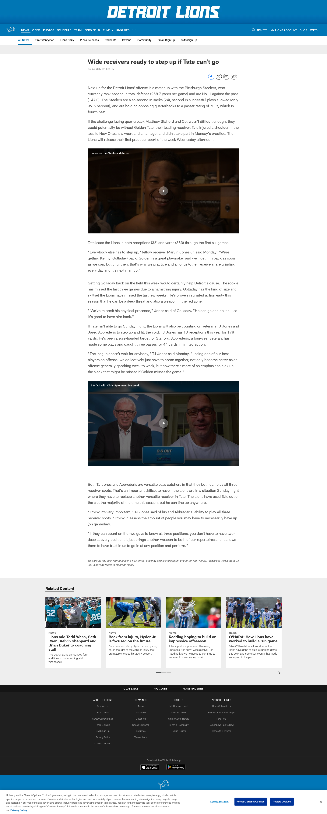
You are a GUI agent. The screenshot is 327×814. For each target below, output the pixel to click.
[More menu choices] (133, 29)
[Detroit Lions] (163, 784)
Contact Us (102, 706)
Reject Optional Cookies (251, 801)
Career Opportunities (102, 718)
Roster (141, 706)
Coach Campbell (140, 725)
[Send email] (226, 78)
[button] (163, 190)
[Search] (253, 29)
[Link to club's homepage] (10, 29)
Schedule (141, 712)
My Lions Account (179, 706)
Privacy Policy (103, 737)
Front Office (103, 712)
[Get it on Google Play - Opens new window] (176, 769)
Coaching (141, 718)
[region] (163, 802)
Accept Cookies (282, 801)
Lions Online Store (221, 706)
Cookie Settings (219, 801)
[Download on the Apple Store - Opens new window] (150, 767)
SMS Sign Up (103, 731)
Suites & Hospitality (179, 725)
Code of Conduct (103, 743)
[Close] (321, 802)
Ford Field (221, 718)
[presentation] (280, 673)
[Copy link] (234, 77)
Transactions (140, 737)
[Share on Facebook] (211, 78)
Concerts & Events (221, 731)
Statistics (141, 731)
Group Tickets (179, 731)
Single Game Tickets (178, 718)
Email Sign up (103, 725)
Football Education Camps (221, 712)
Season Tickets (178, 712)
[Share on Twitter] (219, 78)
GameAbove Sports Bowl (221, 725)
